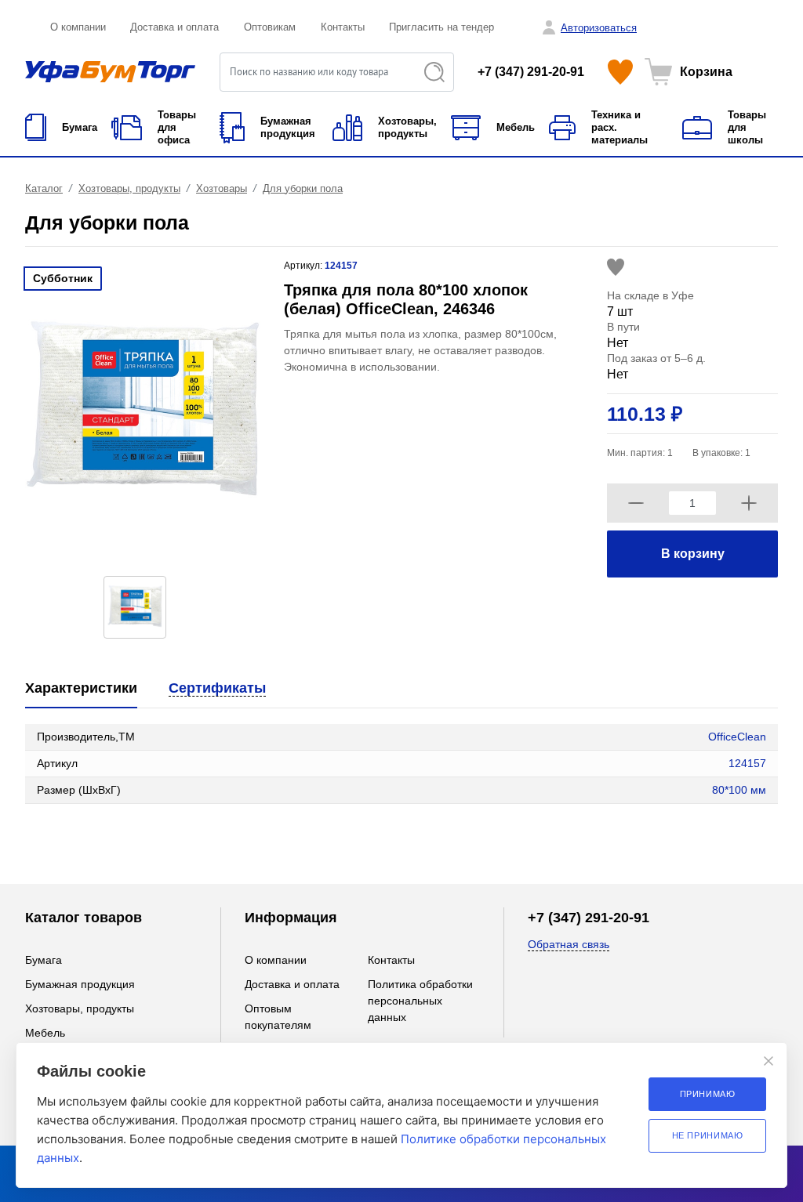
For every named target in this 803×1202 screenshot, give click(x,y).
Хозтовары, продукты (129, 188)
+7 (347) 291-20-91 (531, 71)
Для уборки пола (303, 188)
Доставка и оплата (174, 27)
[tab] (81, 689)
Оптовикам (270, 27)
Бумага (43, 960)
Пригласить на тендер (441, 27)
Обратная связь (568, 944)
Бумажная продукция (80, 984)
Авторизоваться (599, 28)
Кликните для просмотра (89, 835)
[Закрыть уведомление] (768, 1061)
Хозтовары (221, 188)
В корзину (693, 553)
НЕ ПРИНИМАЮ (707, 1135)
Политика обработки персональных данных (420, 1000)
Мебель (45, 1032)
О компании (78, 27)
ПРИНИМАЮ (708, 1094)
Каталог (44, 188)
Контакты (343, 27)
